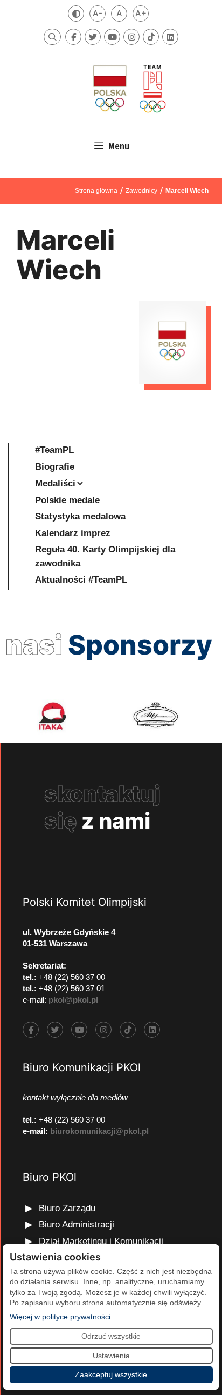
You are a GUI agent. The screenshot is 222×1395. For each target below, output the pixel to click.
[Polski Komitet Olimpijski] (128, 88)
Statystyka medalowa (80, 516)
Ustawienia (111, 1355)
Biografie (54, 467)
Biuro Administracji (76, 1224)
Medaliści (55, 483)
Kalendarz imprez (72, 533)
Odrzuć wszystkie (111, 1336)
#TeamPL (54, 450)
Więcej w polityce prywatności (60, 1316)
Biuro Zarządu (67, 1208)
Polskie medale (67, 500)
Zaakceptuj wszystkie (111, 1374)
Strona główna (96, 191)
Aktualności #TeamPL (81, 580)
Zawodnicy (141, 191)
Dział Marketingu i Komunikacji (101, 1241)
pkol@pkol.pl (73, 999)
